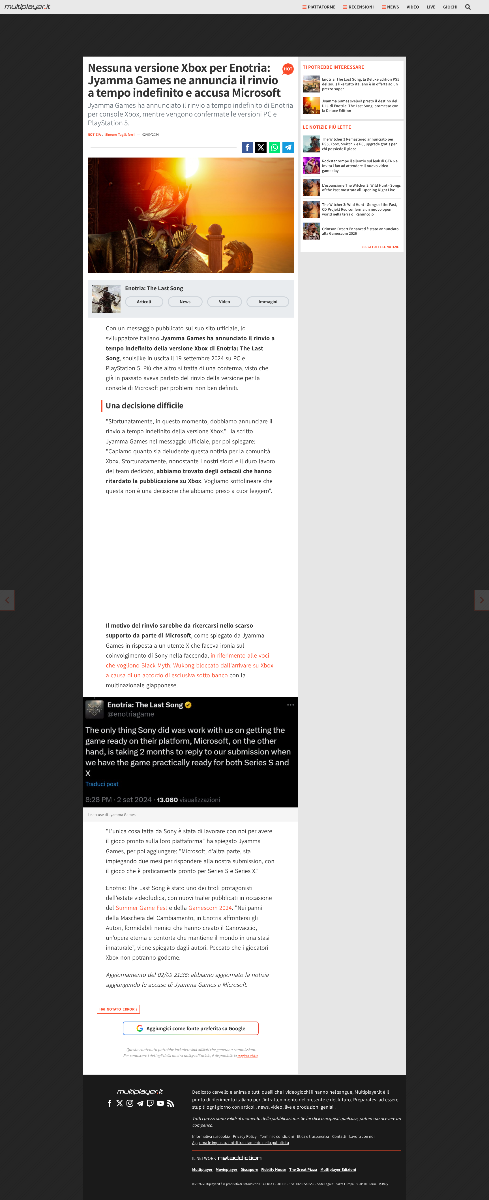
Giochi (450, 7)
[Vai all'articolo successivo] (7, 600)
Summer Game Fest (141, 908)
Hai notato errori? (118, 1009)
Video (413, 7)
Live (431, 7)
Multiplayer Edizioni (338, 1169)
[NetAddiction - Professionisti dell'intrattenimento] (239, 1158)
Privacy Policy (245, 1136)
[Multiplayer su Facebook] (109, 1103)
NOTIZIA (94, 134)
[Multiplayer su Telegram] (140, 1103)
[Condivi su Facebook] (247, 147)
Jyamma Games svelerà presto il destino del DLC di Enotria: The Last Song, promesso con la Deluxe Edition (360, 105)
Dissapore (249, 1169)
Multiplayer (202, 1169)
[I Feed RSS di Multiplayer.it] (170, 1103)
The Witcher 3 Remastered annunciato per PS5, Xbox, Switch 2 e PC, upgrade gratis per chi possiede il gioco (359, 144)
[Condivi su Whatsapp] (274, 147)
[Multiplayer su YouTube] (160, 1103)
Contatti (339, 1136)
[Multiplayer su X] (119, 1103)
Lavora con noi (361, 1136)
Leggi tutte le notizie (380, 247)
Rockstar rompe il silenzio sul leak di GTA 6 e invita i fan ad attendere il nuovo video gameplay (360, 166)
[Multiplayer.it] (27, 7)
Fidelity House (273, 1169)
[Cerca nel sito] (468, 7)
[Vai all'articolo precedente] (482, 600)
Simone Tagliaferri (120, 134)
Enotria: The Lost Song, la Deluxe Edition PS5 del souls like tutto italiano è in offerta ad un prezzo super (360, 84)
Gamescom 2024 (210, 908)
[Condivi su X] (261, 147)
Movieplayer (226, 1169)
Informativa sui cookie (211, 1136)
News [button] (393, 7)
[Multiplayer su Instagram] (129, 1103)
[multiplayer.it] (140, 1092)
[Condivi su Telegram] (288, 147)
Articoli (144, 302)
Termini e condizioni (277, 1136)
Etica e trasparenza (313, 1136)
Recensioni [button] (361, 7)
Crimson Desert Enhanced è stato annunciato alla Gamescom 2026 (360, 231)
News (185, 302)
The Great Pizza (303, 1169)
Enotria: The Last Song (154, 288)
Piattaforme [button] (322, 7)
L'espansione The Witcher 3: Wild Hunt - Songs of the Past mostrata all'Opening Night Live (361, 188)
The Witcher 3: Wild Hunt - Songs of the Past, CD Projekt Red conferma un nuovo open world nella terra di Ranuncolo (359, 209)
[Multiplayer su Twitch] (150, 1103)
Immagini (268, 302)
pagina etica (247, 1055)
